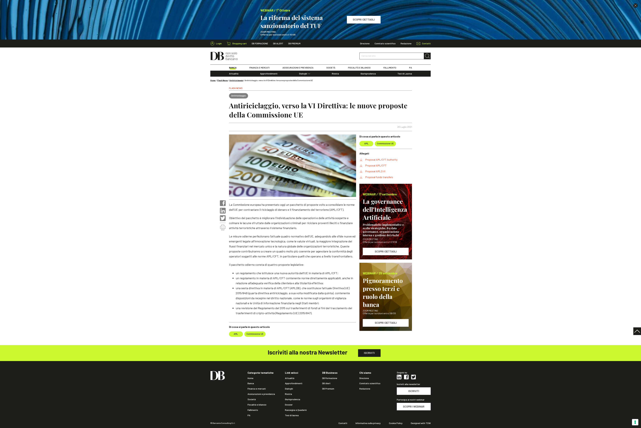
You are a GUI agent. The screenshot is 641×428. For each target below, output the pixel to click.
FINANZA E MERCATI (259, 67)
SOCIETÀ (330, 67)
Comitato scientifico (385, 43)
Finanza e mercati (257, 388)
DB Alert (278, 43)
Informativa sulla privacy (368, 423)
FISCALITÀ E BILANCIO (359, 67)
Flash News (222, 80)
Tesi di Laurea (404, 73)
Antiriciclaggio (236, 80)
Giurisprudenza (368, 73)
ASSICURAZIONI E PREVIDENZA (297, 67)
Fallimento (253, 410)
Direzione (365, 43)
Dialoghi (303, 73)
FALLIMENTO (389, 67)
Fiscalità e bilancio (257, 404)
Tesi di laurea (292, 415)
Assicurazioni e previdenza (261, 394)
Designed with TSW (421, 423)
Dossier (289, 404)
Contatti (343, 423)
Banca (251, 383)
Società (252, 399)
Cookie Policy (395, 423)
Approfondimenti (268, 73)
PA (410, 67)
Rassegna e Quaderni (296, 410)
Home (213, 80)
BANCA (233, 67)
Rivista (335, 73)
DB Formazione (260, 43)
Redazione (406, 43)
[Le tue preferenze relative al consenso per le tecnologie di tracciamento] (635, 422)
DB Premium (294, 43)
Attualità (233, 73)
